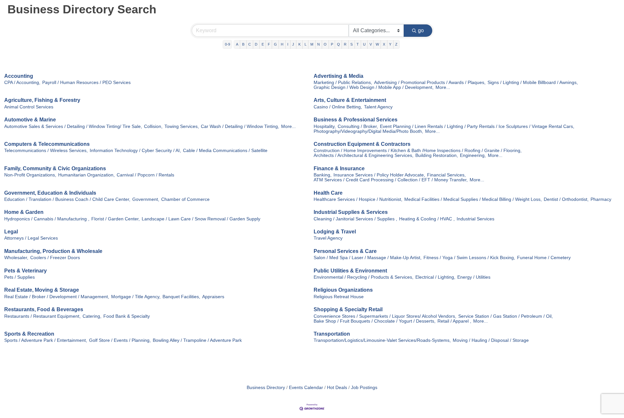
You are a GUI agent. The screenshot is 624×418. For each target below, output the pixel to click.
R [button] (345, 44)
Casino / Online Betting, (338, 106)
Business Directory (266, 387)
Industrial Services (475, 218)
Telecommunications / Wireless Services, (46, 150)
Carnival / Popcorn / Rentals (145, 175)
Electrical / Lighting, (435, 277)
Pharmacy (601, 199)
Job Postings (364, 387)
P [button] (332, 44)
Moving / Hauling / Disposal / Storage (491, 340)
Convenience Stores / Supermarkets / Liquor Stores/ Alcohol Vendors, (385, 316)
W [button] (377, 44)
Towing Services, (181, 126)
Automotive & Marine (30, 119)
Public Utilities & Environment (350, 270)
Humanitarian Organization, (86, 175)
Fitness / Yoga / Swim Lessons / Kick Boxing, (469, 257)
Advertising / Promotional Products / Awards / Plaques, (430, 82)
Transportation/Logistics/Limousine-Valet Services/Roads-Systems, (382, 340)
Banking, (323, 175)
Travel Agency (328, 238)
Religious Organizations (343, 290)
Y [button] (390, 44)
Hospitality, (325, 126)
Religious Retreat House (339, 296)
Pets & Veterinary (25, 270)
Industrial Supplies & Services (351, 212)
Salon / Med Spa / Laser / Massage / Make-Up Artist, (368, 257)
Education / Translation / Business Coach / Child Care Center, (67, 199)
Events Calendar (306, 387)
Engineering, (473, 155)
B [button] (243, 44)
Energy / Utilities (473, 277)
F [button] (269, 44)
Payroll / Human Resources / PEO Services (86, 82)
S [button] (351, 44)
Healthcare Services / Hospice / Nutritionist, (358, 199)
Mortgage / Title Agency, (136, 296)
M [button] (311, 44)
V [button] (371, 44)
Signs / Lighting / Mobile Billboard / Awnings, (533, 82)
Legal (11, 231)
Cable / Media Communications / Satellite (225, 150)
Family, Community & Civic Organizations (55, 168)
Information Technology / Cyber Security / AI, (135, 150)
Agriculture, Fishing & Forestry (42, 100)
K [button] (299, 44)
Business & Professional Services (355, 119)
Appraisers (213, 296)
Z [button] (396, 44)
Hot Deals (337, 387)
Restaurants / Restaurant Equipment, (42, 316)
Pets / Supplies (19, 277)
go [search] (421, 30)
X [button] (384, 44)
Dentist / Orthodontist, (566, 199)
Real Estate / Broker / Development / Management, (56, 296)
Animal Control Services (28, 106)
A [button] (237, 44)
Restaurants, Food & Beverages (43, 309)
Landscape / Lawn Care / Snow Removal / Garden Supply (201, 218)
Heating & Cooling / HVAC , (427, 218)
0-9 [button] (227, 44)
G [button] (275, 44)
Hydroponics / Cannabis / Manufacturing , (46, 218)
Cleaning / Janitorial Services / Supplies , (355, 218)
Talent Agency (378, 106)
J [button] (293, 44)
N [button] (318, 44)
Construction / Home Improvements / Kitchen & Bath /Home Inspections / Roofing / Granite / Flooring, (418, 150)
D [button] (256, 44)
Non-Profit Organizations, (30, 175)
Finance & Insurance (339, 168)
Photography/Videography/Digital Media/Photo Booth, (368, 131)
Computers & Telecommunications (47, 144)
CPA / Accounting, (22, 82)
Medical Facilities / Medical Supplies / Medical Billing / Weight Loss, (473, 199)
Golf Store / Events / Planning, (120, 340)
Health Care (328, 193)
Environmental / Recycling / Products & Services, (363, 277)
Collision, (153, 126)
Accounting (18, 76)
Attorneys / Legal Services (31, 238)
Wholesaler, (16, 257)
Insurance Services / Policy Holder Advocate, (379, 175)
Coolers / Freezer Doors (55, 257)
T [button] (358, 44)
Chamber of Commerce (185, 199)
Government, (145, 199)
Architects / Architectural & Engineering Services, (363, 155)
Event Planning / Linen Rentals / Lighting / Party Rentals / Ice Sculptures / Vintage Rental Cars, (477, 126)
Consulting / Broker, (358, 126)
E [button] (263, 44)
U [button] (364, 44)
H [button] (282, 44)
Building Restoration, (436, 155)
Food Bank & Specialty (126, 316)
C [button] (249, 44)
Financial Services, (446, 175)
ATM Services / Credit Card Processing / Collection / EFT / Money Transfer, (391, 179)
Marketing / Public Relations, (343, 82)
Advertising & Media (338, 76)
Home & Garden (24, 212)
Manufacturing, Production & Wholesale (53, 251)
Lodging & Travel (335, 231)
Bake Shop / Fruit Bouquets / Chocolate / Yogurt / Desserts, (375, 321)
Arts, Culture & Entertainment (350, 100)
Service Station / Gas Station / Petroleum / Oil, (505, 316)
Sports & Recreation (29, 334)
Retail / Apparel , (454, 321)
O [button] (325, 44)
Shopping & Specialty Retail (348, 309)
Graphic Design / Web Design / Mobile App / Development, (374, 87)
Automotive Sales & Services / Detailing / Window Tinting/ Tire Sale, (73, 126)
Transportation (332, 334)
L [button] (305, 44)
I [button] (287, 44)
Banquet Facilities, (181, 296)
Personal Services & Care (345, 251)
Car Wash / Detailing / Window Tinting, (240, 126)
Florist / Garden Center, (115, 218)
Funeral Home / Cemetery (544, 257)
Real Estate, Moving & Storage (41, 290)
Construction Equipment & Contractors (362, 144)
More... (443, 87)
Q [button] (338, 44)
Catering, (92, 316)
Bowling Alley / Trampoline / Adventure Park (197, 340)
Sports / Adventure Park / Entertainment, (45, 340)
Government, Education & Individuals (50, 193)
